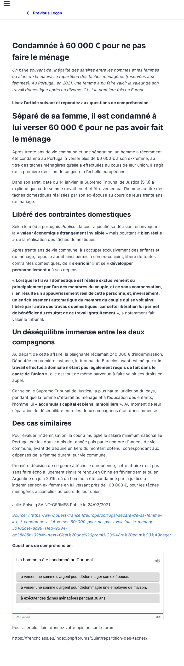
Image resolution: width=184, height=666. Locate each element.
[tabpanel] (88, 354)
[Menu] (6, 3)
